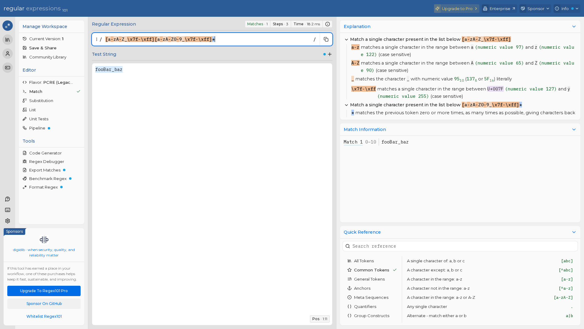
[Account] (7, 53)
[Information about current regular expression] (327, 24)
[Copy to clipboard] (326, 39)
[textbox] (208, 39)
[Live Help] (7, 199)
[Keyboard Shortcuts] (7, 210)
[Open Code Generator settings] (80, 153)
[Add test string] (329, 54)
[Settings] (7, 221)
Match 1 (353, 142)
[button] (51, 38)
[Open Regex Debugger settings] (80, 161)
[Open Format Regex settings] (80, 187)
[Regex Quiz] (7, 67)
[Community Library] (7, 39)
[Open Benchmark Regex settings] (80, 178)
